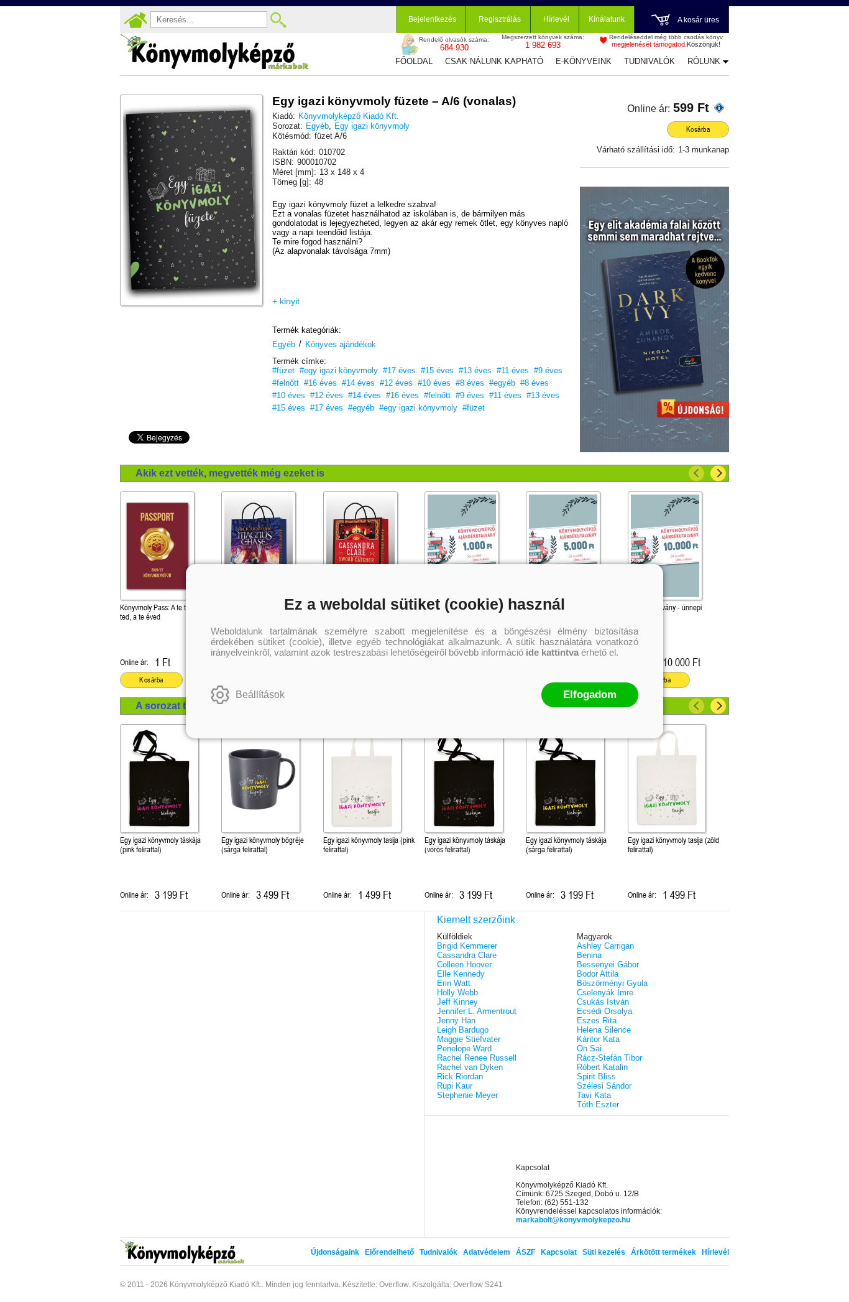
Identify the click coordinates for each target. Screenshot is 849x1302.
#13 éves (475, 370)
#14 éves (358, 383)
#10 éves (434, 383)
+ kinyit (286, 301)
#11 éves (513, 370)
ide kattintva (552, 652)
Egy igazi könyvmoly (372, 126)
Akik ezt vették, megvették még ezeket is (229, 473)
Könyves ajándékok (340, 344)
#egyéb (502, 383)
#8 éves (470, 383)
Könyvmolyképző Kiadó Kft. (348, 116)
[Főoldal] (135, 20)
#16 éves (320, 383)
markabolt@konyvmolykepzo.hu (573, 1220)
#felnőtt (285, 383)
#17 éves (399, 370)
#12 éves (396, 383)
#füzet (283, 370)
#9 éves (548, 370)
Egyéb (317, 126)
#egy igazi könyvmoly (339, 370)
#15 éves (437, 370)
